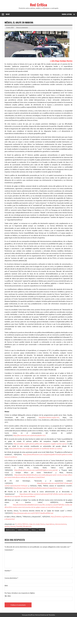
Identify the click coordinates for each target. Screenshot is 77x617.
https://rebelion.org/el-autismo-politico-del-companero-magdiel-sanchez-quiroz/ (40, 444)
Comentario (9, 549)
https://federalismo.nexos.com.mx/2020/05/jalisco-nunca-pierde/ (36, 470)
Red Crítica (38, 5)
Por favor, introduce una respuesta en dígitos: (20, 593)
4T (16, 524)
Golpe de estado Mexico (37, 524)
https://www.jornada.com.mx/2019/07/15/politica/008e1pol (33, 513)
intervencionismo (61, 524)
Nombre (8, 570)
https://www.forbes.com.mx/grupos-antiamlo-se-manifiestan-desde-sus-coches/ (35, 448)
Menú (8, 14)
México (33, 530)
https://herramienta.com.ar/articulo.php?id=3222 (29, 435)
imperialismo (50, 524)
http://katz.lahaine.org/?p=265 (49, 417)
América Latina (10, 530)
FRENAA (25, 524)
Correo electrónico (11, 578)
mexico (7, 526)
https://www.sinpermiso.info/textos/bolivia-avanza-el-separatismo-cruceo (37, 488)
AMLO (19, 524)
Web (6, 585)
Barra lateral (67, 14)
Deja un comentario (22, 27)
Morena (12, 526)
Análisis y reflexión (23, 530)
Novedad (19, 526)
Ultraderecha (27, 526)
